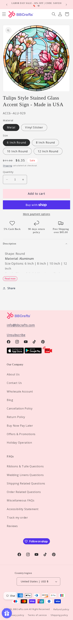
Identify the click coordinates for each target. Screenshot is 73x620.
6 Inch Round (16, 142)
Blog (10, 400)
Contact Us (14, 383)
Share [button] (11, 288)
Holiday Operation (19, 442)
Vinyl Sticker (34, 127)
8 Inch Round (45, 142)
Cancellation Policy (20, 408)
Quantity (8, 172)
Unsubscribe (16, 335)
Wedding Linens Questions (25, 475)
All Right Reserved (39, 609)
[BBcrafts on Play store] (33, 352)
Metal (11, 127)
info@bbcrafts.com (21, 325)
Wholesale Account (20, 391)
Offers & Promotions (21, 434)
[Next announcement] (66, 4)
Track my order (17, 517)
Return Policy (16, 417)
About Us (13, 374)
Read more (10, 278)
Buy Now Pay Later (20, 425)
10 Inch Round (17, 151)
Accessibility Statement (23, 509)
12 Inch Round (48, 151)
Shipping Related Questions (26, 483)
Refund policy (61, 609)
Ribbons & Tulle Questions (25, 466)
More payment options (36, 214)
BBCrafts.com (20, 609)
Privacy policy (16, 615)
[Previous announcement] (6, 4)
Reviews (12, 526)
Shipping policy (59, 615)
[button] (54, 14)
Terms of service (37, 615)
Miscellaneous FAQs (20, 500)
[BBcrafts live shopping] (47, 352)
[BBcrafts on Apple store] (15, 352)
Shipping (7, 165)
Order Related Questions (24, 492)
